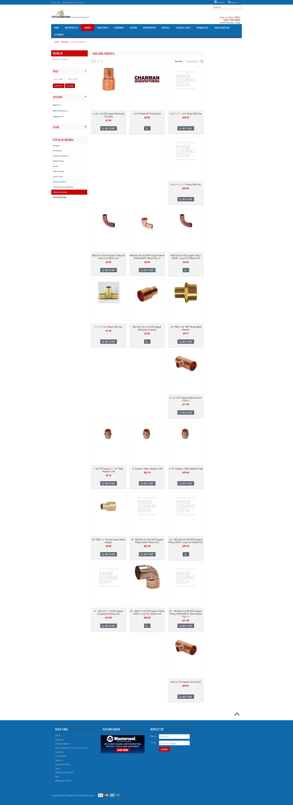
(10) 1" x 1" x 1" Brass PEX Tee (186, 184)
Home (56, 42)
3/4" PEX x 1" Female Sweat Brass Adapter (108, 541)
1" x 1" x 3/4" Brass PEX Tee (108, 326)
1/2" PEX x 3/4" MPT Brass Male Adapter (185, 328)
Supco (55, 166)
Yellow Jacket (58, 171)
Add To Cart (110, 128)
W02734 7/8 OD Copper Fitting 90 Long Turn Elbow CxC (108, 257)
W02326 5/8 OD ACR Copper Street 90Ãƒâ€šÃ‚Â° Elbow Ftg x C (147, 257)
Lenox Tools (58, 176)
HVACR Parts (102, 27)
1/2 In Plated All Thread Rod (147, 113)
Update (58, 85)
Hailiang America (60, 192)
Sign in (65, 2)
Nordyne (56, 145)
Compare (220, 2)
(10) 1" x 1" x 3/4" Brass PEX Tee (186, 113)
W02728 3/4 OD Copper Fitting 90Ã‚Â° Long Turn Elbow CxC (186, 257)
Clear (70, 85)
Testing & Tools (182, 27)
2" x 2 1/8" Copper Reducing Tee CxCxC (186, 399)
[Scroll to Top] (237, 714)
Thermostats (202, 27)
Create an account (77, 2)
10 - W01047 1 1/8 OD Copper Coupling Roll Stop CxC (108, 612)
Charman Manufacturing (63, 187)
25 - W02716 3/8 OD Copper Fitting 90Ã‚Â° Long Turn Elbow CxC (147, 612)
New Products (71, 27)
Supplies (165, 27)
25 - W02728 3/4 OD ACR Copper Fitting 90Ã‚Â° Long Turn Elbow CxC (185, 541)
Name (153, 736)
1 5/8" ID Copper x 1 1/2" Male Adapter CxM (108, 470)
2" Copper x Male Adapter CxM (147, 468)
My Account (55, 2)
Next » (101, 61)
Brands (87, 27)
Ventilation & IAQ (222, 27)
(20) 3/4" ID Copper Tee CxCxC (185, 681)
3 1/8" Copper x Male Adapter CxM (186, 468)
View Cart (234, 2)
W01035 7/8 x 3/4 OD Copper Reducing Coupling (147, 328)
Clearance (59, 34)
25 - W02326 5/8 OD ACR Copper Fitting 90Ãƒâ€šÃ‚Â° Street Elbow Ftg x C (185, 613)
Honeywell (57, 150)
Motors (133, 27)
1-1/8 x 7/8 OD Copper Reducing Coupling (108, 115)
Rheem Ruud (58, 161)
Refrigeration (149, 27)
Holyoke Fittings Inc (61, 155)
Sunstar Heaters (59, 181)
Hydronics (119, 27)
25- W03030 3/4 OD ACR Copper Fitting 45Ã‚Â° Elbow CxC (147, 541)
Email (153, 742)
